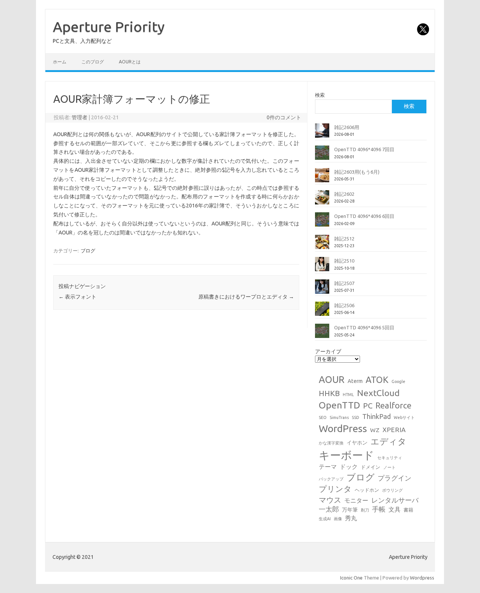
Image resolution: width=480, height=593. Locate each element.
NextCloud (378, 393)
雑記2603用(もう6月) (357, 171)
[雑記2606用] (322, 133)
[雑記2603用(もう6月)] (322, 178)
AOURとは (130, 61)
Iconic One (351, 577)
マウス (330, 499)
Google (398, 381)
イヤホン (357, 443)
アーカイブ (328, 351)
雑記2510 (344, 260)
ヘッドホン (367, 489)
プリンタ (335, 488)
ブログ (88, 250)
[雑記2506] (322, 312)
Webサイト (404, 417)
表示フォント (77, 297)
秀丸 (351, 518)
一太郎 (329, 509)
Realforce (393, 405)
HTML (348, 394)
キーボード (346, 455)
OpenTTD (339, 405)
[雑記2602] (322, 200)
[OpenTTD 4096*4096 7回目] (322, 156)
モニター (356, 500)
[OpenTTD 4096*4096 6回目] (322, 222)
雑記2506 (344, 305)
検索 (320, 95)
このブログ (92, 61)
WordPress (343, 428)
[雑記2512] (322, 245)
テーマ (328, 466)
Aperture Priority (109, 27)
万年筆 (350, 510)
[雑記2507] (322, 289)
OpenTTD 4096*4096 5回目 (364, 327)
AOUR (332, 379)
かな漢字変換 (331, 443)
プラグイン (394, 478)
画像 (338, 518)
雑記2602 (344, 194)
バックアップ (331, 479)
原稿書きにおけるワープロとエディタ (246, 297)
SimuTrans (339, 417)
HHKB (329, 393)
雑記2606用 (346, 127)
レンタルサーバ (394, 500)
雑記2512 (344, 238)
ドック (349, 466)
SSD (355, 417)
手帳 (379, 509)
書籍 (408, 509)
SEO (323, 417)
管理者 (79, 117)
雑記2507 (344, 283)
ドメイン (370, 467)
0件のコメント (284, 117)
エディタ (388, 441)
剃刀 (365, 510)
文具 (394, 509)
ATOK (377, 379)
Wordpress (422, 577)
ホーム (59, 61)
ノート (389, 467)
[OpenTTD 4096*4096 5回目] (322, 334)
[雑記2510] (322, 267)
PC (367, 405)
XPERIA (394, 429)
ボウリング (392, 490)
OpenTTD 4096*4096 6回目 (364, 216)
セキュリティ (389, 457)
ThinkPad (376, 416)
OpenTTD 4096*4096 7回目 (364, 149)
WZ (375, 429)
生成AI (325, 518)
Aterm (355, 381)
